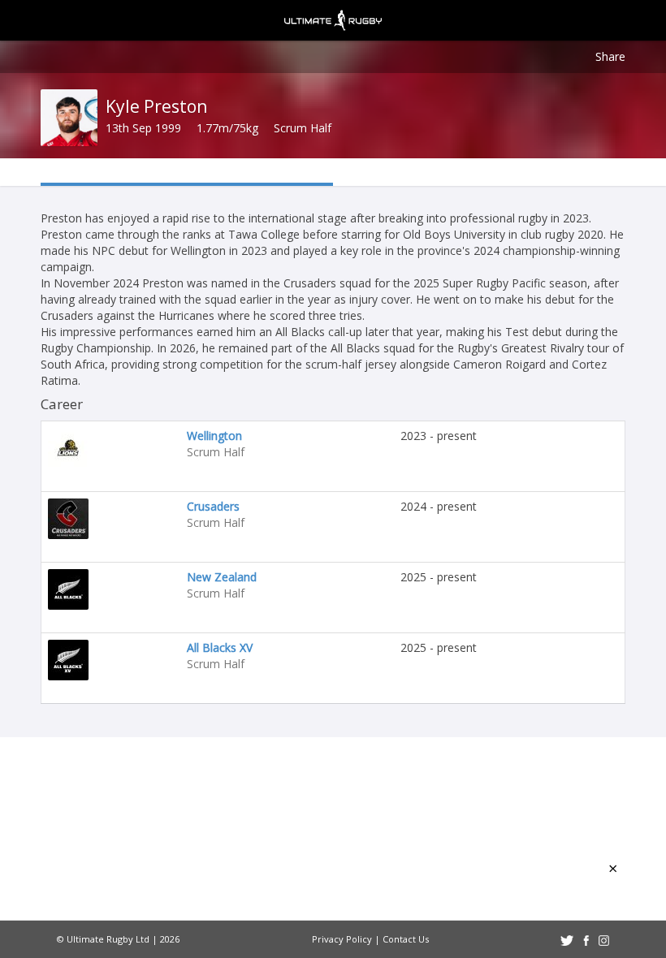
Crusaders (213, 506)
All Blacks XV (220, 647)
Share (610, 56)
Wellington (214, 435)
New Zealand (222, 577)
